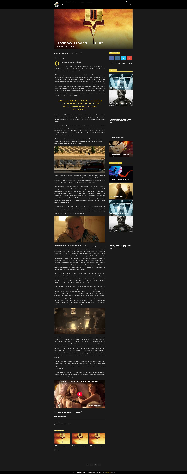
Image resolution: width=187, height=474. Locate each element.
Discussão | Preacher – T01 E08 (96, 446)
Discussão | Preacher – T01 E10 (79, 446)
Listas (70, 1)
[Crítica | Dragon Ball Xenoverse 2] (121, 149)
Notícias (56, 1)
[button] (131, 5)
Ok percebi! (108, 472)
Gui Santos (60, 46)
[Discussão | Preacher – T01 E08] (97, 438)
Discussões (65, 1)
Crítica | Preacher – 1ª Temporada (62, 446)
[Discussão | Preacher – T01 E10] (80, 438)
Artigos (73, 1)
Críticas (60, 1)
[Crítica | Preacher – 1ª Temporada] (62, 438)
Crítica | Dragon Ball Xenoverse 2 (119, 154)
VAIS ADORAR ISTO (59, 430)
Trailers (77, 1)
